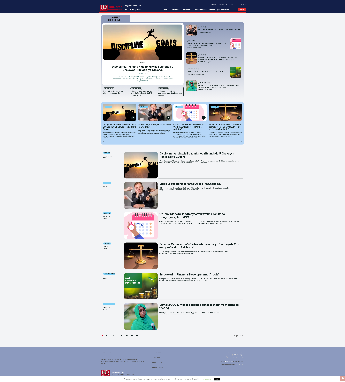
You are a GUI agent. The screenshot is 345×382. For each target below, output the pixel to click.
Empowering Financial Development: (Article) (206, 72)
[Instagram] (241, 5)
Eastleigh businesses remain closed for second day (113, 92)
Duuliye (200, 32)
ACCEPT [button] (217, 379)
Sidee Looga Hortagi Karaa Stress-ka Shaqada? (219, 30)
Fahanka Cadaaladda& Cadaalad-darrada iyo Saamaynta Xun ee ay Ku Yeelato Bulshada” (217, 58)
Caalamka (202, 27)
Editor (200, 90)
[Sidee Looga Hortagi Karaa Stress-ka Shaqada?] (191, 30)
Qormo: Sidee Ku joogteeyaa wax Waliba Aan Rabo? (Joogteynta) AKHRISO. (206, 44)
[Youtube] (245, 5)
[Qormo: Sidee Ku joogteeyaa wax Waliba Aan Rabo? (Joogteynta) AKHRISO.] (235, 43)
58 (127, 335)
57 (122, 335)
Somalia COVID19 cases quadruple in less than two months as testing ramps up (218, 86)
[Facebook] (239, 5)
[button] (234, 10)
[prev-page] (104, 141)
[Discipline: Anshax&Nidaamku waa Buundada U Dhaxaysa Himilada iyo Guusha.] (142, 42)
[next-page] (241, 141)
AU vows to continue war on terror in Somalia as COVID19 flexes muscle (141, 93)
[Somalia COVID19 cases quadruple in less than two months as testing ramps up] (191, 86)
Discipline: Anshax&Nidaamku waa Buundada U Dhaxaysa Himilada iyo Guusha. (142, 68)
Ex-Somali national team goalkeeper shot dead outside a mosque (170, 93)
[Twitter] (243, 5)
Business (142, 63)
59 (132, 335)
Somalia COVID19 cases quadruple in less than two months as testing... (199, 306)
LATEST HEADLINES (109, 88)
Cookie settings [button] (206, 379)
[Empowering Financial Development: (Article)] (235, 72)
